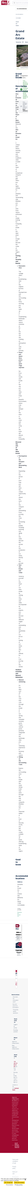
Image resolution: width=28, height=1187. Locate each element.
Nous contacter (25, 110)
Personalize (9, 1185)
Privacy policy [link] (19, 1185)
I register (16, 984)
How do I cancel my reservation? (16, 1005)
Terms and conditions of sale (15, 1161)
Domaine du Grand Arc (19, 914)
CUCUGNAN (18, 18)
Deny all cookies (19, 1182)
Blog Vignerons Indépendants (15, 1047)
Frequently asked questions (15, 1011)
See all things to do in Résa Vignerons (17, 1145)
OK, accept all (8, 1182)
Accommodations (19, 14)
